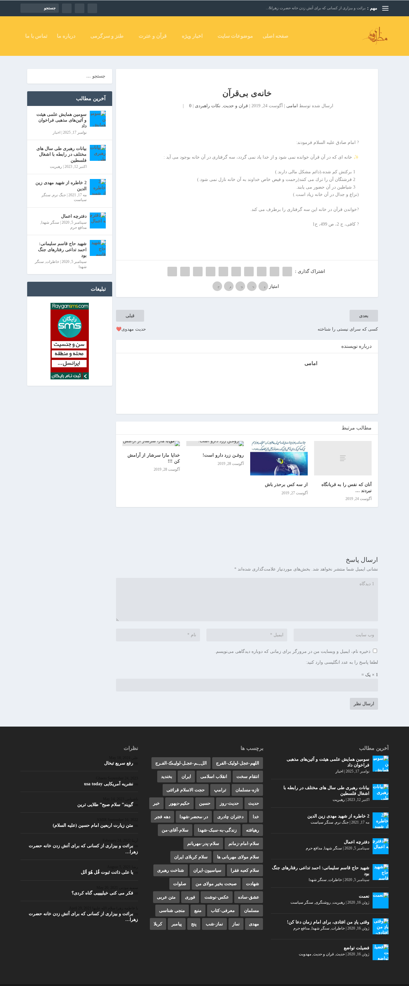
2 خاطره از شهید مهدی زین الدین (61, 185)
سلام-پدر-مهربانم (203, 843)
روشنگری (323, 902)
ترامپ (220, 790)
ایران (186, 776)
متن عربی (166, 897)
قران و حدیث (235, 105)
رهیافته (252, 830)
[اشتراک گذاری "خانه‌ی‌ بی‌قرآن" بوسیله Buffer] (210, 271)
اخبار (56, 132)
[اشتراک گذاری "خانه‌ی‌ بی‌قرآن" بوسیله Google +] (261, 271)
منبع (198, 910)
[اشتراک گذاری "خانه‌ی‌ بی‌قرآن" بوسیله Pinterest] (236, 271)
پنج (194, 924)
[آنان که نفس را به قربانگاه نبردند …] (343, 458)
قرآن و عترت (153, 36)
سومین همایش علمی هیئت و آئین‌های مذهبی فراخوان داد (61, 120)
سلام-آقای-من (175, 830)
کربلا (158, 924)
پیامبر (177, 924)
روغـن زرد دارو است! (223, 455)
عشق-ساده (248, 897)
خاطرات (52, 261)
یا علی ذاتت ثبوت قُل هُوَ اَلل (107, 872)
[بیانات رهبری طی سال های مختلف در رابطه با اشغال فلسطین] (98, 153)
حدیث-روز (229, 803)
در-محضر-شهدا (194, 816)
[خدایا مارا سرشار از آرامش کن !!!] (151, 443)
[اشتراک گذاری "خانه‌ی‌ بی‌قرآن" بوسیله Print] (172, 271)
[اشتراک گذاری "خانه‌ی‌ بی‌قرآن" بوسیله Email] (185, 271)
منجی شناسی (172, 910)
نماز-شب (214, 924)
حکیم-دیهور (179, 803)
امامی (292, 105)
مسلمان (251, 910)
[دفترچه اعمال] (98, 220)
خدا (256, 816)
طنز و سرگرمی (107, 36)
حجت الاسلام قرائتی (185, 790)
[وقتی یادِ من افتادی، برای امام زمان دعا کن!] (381, 926)
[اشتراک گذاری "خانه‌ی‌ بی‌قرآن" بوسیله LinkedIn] (223, 271)
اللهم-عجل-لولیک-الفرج (237, 763)
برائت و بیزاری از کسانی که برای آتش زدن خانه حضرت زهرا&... (316, 8)
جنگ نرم (59, 195)
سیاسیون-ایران (207, 870)
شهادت (252, 883)
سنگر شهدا (50, 222)
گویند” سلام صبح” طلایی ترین (105, 804)
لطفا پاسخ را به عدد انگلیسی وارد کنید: (342, 662)
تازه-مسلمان (247, 790)
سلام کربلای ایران (191, 857)
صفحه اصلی (276, 36)
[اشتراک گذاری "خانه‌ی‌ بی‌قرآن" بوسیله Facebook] (287, 271)
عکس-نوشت (216, 897)
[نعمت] (381, 900)
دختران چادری (230, 816)
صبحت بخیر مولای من (216, 883)
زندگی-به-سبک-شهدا (217, 830)
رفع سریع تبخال (118, 763)
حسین (205, 803)
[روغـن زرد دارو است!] (215, 443)
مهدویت (305, 954)
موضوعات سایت (235, 36)
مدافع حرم (78, 227)
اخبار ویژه (192, 36)
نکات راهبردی (207, 105)
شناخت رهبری (170, 870)
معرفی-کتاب (223, 910)
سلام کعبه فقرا (245, 870)
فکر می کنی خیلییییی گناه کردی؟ (102, 893)
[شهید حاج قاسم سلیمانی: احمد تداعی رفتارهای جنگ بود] (98, 248)
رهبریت (56, 166)
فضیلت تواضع (356, 947)
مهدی (254, 924)
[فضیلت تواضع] (381, 952)
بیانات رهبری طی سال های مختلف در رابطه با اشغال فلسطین (61, 154)
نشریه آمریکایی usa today (108, 783)
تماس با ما (36, 36)
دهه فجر (162, 816)
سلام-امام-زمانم (243, 843)
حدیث (340, 954)
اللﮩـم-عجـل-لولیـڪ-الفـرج (181, 763)
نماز (236, 924)
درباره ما (66, 36)
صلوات (179, 883)
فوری (190, 897)
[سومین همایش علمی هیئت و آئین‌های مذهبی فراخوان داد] (98, 119)
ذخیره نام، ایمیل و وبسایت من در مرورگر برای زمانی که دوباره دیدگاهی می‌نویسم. (292, 651)
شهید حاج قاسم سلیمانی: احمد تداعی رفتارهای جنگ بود (62, 249)
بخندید (166, 776)
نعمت (364, 896)
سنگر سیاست (322, 822)
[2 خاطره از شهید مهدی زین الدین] (98, 187)
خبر (156, 803)
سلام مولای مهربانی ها (238, 857)
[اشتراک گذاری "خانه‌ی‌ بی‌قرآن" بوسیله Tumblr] (249, 271)
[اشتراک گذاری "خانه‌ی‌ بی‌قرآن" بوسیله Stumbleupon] (197, 271)
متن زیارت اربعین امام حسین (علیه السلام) (93, 825)
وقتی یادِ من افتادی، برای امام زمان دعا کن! (328, 922)
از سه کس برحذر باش (286, 484)
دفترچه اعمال (74, 216)
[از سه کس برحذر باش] (279, 458)
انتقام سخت (247, 776)
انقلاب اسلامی (213, 776)
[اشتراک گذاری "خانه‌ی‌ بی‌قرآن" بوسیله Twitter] (274, 271)
